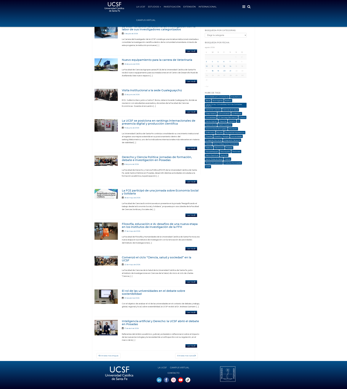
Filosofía (209, 136)
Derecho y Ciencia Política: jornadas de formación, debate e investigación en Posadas (157, 158)
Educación (233, 129)
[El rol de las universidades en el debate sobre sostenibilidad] (106, 296)
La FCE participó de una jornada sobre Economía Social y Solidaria (160, 192)
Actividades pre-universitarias (217, 97)
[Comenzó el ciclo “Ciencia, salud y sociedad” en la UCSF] (106, 261)
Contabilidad (211, 117)
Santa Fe (224, 155)
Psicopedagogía (212, 151)
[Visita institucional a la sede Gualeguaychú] (106, 95)
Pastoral (209, 148)
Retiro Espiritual (212, 155)
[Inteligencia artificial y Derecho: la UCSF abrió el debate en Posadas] (106, 327)
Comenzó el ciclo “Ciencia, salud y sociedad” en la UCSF (156, 259)
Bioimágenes (218, 101)
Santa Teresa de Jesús (214, 159)
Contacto (173, 373)
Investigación (172, 6)
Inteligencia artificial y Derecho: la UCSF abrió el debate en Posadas (160, 323)
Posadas (229, 148)
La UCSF (140, 6)
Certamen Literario (213, 110)
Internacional (207, 6)
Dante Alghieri (211, 121)
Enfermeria (210, 132)
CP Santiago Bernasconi (227, 117)
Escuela (220, 132)
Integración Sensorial (232, 140)
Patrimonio (219, 148)
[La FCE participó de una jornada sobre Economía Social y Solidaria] (106, 194)
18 (212, 71)
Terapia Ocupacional (214, 163)
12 (218, 66)
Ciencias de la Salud (230, 110)
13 (224, 66)
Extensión (189, 6)
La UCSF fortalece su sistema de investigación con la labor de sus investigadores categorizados (158, 28)
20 (224, 71)
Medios (208, 144)
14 (230, 66)
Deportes (222, 121)
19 (218, 71)
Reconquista (225, 151)
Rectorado (236, 151)
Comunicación (224, 114)
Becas (208, 101)
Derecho (232, 121)
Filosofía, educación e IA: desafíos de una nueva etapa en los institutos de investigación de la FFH (160, 225)
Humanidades (236, 136)
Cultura (242, 117)
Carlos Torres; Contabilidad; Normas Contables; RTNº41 (224, 105)
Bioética (228, 101)
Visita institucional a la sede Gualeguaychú (152, 90)
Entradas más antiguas (109, 356)
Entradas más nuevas (186, 356)
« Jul (206, 86)
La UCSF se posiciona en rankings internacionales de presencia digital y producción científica (158, 122)
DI (238, 121)
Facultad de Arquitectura (234, 132)
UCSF (208, 167)
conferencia (236, 114)
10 (207, 66)
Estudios (154, 6)
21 (230, 71)
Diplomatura (211, 125)
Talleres (227, 159)
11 (212, 66)
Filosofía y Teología (221, 136)
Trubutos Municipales (232, 163)
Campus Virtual (145, 20)
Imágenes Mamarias (214, 140)
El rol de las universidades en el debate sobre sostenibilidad (153, 292)
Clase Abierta (211, 114)
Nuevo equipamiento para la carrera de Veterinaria (157, 59)
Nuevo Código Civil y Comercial (225, 144)
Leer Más (190, 51)
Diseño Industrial (224, 125)
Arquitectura (236, 97)
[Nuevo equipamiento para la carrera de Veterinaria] (106, 64)
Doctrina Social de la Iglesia (216, 129)
